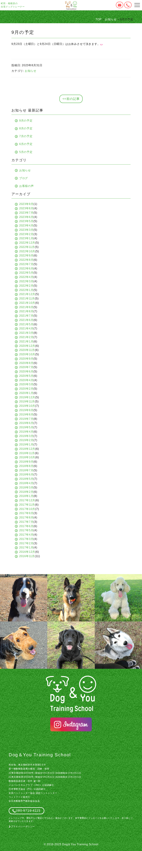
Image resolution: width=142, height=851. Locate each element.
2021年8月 (26, 311)
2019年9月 (26, 410)
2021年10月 (27, 302)
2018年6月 (26, 474)
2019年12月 (27, 397)
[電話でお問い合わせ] (128, 5)
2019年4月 (26, 431)
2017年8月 (26, 517)
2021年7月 (26, 315)
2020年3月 (26, 384)
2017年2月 (26, 543)
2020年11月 (27, 350)
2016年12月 (27, 551)
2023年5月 (26, 221)
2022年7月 (26, 264)
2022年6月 (26, 268)
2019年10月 (27, 405)
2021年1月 (26, 341)
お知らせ (111, 19)
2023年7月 (26, 212)
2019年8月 (26, 414)
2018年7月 (26, 470)
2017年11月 (27, 504)
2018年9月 (26, 461)
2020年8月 (26, 363)
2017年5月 (26, 530)
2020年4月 (26, 380)
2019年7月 (26, 418)
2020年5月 (26, 375)
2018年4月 (26, 483)
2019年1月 (26, 444)
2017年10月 (27, 509)
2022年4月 (26, 277)
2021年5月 (26, 324)
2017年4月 (26, 534)
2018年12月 (27, 448)
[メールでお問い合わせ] (119, 5)
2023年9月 (26, 204)
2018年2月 (26, 491)
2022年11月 (27, 247)
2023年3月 (26, 229)
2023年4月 (26, 225)
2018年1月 (26, 496)
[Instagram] (71, 724)
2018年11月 (27, 453)
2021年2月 (26, 337)
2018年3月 (26, 487)
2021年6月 (26, 320)
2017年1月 (26, 547)
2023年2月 (26, 234)
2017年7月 (26, 521)
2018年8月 (26, 466)
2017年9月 (26, 513)
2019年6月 (26, 423)
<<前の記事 (71, 99)
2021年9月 (26, 307)
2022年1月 (26, 290)
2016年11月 (27, 556)
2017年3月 (26, 539)
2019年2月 (26, 440)
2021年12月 (27, 294)
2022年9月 (26, 255)
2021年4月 (26, 328)
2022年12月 (27, 242)
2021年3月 (26, 332)
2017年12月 (27, 500)
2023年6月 (26, 217)
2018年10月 (27, 457)
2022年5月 (26, 272)
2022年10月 (27, 251)
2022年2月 (26, 285)
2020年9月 (26, 358)
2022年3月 (26, 281)
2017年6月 (26, 526)
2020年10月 (27, 354)
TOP (99, 19)
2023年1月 (26, 238)
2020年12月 (27, 345)
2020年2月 (26, 388)
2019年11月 (27, 401)
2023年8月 (26, 208)
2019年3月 (26, 436)
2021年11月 (27, 298)
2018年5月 (26, 478)
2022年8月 (26, 259)
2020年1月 (26, 393)
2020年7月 (26, 367)
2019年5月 (26, 427)
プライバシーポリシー (23, 826)
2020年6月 (26, 371)
